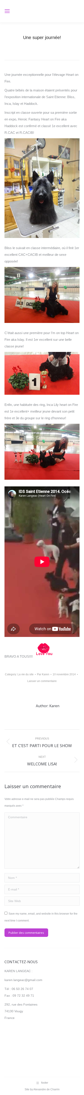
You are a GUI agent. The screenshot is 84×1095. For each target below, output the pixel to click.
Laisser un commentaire (42, 681)
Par (43, 674)
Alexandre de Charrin (46, 1089)
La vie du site (25, 674)
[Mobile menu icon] (7, 11)
